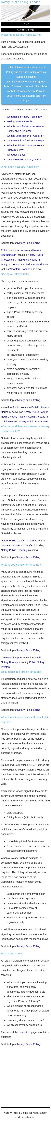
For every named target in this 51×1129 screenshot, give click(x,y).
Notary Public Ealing (28, 243)
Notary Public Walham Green (17, 540)
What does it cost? (17, 154)
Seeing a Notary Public (19, 121)
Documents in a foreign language (25, 140)
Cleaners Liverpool (12, 657)
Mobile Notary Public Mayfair (17, 545)
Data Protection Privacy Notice (24, 159)
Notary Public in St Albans (33, 421)
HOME (25, 24)
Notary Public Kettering (14, 550)
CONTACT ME (25, 29)
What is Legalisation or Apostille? (25, 135)
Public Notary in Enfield (26, 407)
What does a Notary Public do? (24, 116)
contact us (24, 1032)
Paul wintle (23, 259)
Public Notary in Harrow (14, 250)
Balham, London (35, 264)
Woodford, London (19, 269)
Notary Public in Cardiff (23, 416)
